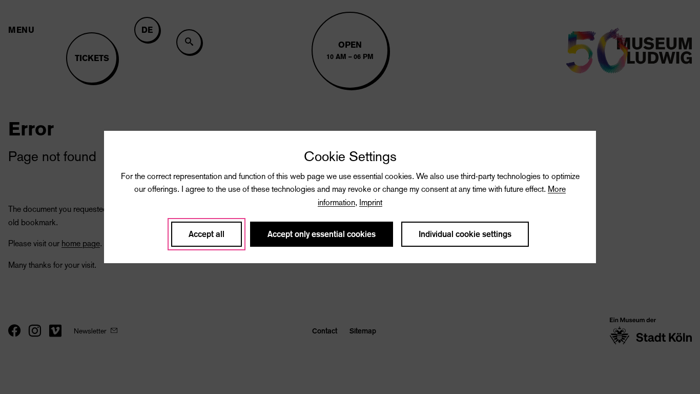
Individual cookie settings (465, 234)
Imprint (370, 202)
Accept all (206, 234)
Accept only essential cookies (321, 234)
